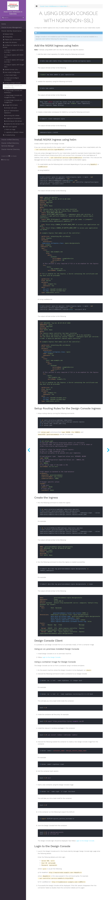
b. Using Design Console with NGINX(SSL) (13, 91)
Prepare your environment (12, 39)
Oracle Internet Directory (10, 149)
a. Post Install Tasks (10, 75)
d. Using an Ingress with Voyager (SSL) (14, 66)
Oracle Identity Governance (11, 31)
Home (3, 24)
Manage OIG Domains (10, 105)
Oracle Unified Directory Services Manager (10, 144)
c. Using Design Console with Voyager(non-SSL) (13, 96)
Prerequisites (7, 37)
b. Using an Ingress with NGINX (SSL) (13, 56)
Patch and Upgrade (10, 126)
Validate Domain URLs (10, 69)
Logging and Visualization (12, 118)
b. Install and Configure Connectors (11, 79)
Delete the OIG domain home (14, 124)
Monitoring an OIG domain (13, 121)
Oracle (14, 156)
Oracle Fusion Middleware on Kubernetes (53, 6)
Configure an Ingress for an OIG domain (13, 46)
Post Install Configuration (11, 72)
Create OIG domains (10, 42)
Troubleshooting (9, 135)
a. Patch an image (9, 129)
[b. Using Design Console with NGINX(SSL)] (108, 450)
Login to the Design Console (51, 657)
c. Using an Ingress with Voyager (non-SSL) (14, 61)
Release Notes (8, 34)
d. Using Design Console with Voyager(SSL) (13, 101)
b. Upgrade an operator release (13, 132)
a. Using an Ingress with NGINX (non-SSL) (13, 51)
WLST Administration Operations (11, 112)
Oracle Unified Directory (10, 139)
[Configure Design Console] (29, 450)
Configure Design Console (11, 83)
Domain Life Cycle (10, 108)
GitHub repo (6, 159)
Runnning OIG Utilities (11, 115)
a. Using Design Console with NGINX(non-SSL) (13, 86)
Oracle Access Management (11, 27)
